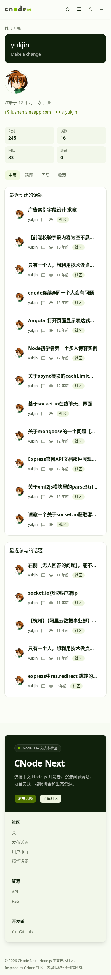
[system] (79, 9)
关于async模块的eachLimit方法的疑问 (63, 376)
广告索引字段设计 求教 (52, 209)
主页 (12, 175)
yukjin (33, 219)
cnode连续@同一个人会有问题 (61, 293)
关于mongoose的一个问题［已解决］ (63, 431)
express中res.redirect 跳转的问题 (63, 676)
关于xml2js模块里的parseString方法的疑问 (63, 487)
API (15, 892)
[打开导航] (101, 9)
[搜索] (68, 9)
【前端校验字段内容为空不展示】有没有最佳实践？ (63, 237)
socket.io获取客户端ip (53, 593)
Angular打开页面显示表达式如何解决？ (63, 320)
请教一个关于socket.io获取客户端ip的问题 (63, 514)
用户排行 (20, 851)
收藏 (62, 175)
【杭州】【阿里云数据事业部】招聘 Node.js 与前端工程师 (63, 620)
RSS (15, 901)
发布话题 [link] (25, 798)
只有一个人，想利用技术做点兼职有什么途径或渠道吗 (63, 265)
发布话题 (20, 842)
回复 (45, 175)
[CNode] (18, 9)
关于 (16, 833)
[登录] (90, 9)
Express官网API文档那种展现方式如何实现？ (63, 459)
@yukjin (69, 112)
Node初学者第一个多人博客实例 (62, 348)
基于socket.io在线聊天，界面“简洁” (63, 403)
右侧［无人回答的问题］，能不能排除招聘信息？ (63, 565)
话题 (29, 175)
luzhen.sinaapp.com (31, 112)
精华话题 (20, 861)
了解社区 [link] (50, 798)
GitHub (26, 932)
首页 (8, 28)
